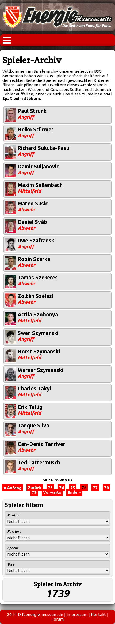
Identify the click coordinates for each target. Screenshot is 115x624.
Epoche (12, 548)
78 (106, 487)
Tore (10, 564)
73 (50, 487)
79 (34, 492)
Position (13, 515)
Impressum (77, 614)
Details (10, 109)
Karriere (14, 531)
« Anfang (12, 487)
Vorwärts (52, 492)
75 (72, 487)
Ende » (74, 492)
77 (95, 487)
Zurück (34, 487)
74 (61, 487)
